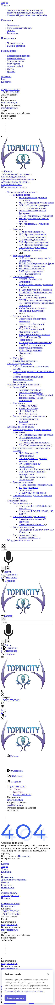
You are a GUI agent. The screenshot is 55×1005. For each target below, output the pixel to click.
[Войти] (2, 706)
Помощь (5, 898)
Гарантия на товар (10, 903)
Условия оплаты (15, 43)
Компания (6, 872)
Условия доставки (16, 46)
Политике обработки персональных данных (24, 991)
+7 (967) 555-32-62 (10, 89)
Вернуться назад (9, 856)
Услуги (4, 869)
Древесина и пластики (18, 55)
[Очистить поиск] (3, 568)
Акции (4, 866)
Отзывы (11, 30)
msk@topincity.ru (9, 108)
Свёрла (10, 69)
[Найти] (7, 568)
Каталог (5, 864)
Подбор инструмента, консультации (25, 12)
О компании (13, 25)
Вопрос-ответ (8, 906)
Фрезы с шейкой (15, 66)
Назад (17, 789)
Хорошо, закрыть (15, 998)
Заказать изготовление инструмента (25, 10)
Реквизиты (12, 33)
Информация (7, 887)
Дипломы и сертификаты (19, 28)
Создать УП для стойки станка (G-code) (27, 15)
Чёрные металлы (15, 61)
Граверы (11, 71)
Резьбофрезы (13, 63)
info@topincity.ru (9, 102)
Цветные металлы (16, 58)
